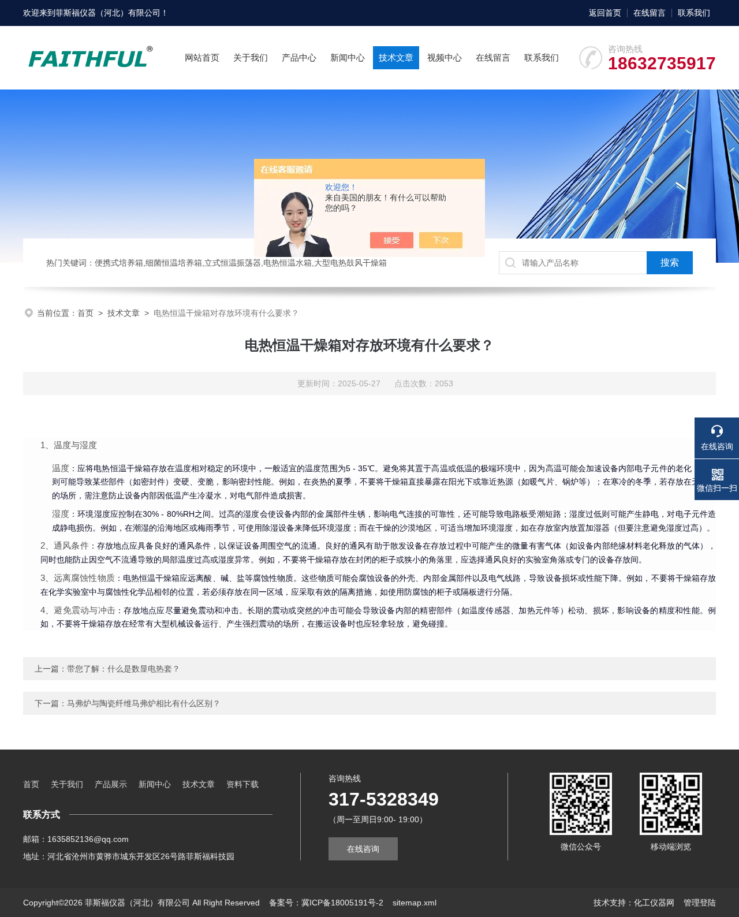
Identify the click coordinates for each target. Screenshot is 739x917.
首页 (85, 313)
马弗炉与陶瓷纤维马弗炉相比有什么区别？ (144, 703)
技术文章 (396, 57)
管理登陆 (700, 902)
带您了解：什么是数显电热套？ (123, 668)
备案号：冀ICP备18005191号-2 (326, 902)
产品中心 (299, 57)
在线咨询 (363, 848)
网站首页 (202, 57)
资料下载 (242, 784)
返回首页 (605, 12)
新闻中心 (347, 57)
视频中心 (444, 57)
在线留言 (649, 12)
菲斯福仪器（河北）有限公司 (108, 12)
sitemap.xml (414, 902)
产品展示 (111, 784)
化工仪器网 (654, 902)
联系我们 (694, 12)
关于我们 (250, 57)
